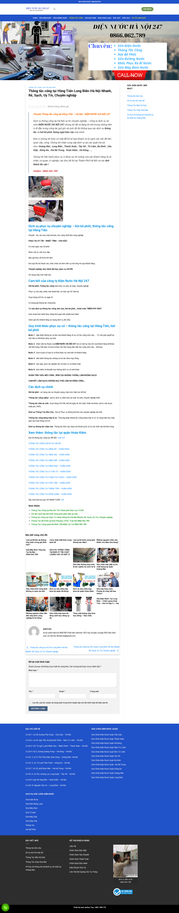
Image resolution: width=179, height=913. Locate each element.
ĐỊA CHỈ (61, 438)
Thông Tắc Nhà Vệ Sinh (137, 105)
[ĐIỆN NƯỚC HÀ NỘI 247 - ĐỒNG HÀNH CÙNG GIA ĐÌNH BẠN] (38, 9)
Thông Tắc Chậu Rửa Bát (137, 110)
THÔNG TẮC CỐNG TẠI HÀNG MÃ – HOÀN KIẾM (48, 460)
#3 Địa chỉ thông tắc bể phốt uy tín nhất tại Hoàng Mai (140, 116)
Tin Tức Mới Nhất (139, 18)
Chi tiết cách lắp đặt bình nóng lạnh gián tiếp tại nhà (54, 514)
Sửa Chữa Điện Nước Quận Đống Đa (106, 769)
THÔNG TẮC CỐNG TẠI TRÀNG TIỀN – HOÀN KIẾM (50, 488)
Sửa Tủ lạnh (31, 812)
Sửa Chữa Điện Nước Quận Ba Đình (106, 760)
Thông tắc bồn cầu (135, 96)
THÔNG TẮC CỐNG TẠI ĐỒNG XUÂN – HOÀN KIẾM (50, 494)
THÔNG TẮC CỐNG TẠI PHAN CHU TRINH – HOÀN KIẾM (52, 477)
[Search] (54, 9)
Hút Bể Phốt (31, 829)
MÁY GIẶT (117, 18)
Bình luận (33, 670)
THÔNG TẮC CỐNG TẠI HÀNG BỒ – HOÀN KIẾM (48, 449)
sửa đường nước (60, 18)
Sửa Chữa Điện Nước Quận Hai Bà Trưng (108, 764)
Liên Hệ (72, 846)
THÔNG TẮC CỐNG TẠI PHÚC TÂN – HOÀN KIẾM (49, 483)
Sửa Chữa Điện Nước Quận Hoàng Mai (107, 773)
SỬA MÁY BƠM (90, 18)
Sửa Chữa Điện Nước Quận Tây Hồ (105, 756)
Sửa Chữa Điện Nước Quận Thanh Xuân (107, 739)
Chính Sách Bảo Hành (78, 863)
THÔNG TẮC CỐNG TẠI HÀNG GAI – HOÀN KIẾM (49, 455)
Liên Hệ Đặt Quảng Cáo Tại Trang (83, 872)
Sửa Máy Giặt (31, 817)
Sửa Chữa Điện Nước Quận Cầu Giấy (106, 734)
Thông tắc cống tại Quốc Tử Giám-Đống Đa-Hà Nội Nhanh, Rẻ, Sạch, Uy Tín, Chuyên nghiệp (72, 517)
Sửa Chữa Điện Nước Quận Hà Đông (106, 743)
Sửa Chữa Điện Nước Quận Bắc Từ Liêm (108, 752)
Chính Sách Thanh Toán (79, 859)
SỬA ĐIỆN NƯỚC (45, 18)
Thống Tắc (30, 825)
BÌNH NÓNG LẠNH (104, 18)
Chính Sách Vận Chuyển (79, 855)
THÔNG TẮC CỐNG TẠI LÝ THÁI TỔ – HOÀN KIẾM (49, 471)
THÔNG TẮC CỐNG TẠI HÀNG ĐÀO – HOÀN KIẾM (49, 466)
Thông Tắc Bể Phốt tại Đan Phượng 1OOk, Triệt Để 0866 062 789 (60, 521)
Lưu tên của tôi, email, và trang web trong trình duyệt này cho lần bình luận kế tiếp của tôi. (70, 703)
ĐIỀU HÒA (126, 18)
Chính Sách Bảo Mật (77, 850)
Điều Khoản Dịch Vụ (77, 867)
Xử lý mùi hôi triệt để (136, 100)
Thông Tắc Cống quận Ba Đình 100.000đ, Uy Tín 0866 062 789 (58, 524)
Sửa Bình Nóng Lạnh (34, 804)
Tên (31, 691)
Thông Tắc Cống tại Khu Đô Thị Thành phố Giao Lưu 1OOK (57, 510)
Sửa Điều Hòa (31, 821)
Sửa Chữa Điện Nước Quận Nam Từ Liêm (108, 747)
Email (62, 691)
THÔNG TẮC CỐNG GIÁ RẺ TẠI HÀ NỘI (44, 443)
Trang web (94, 691)
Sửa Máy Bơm (32, 808)
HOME (35, 18)
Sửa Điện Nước (32, 799)
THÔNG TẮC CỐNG (76, 18)
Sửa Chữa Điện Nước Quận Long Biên (107, 777)
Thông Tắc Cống (35, 87)
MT (62, 500)
